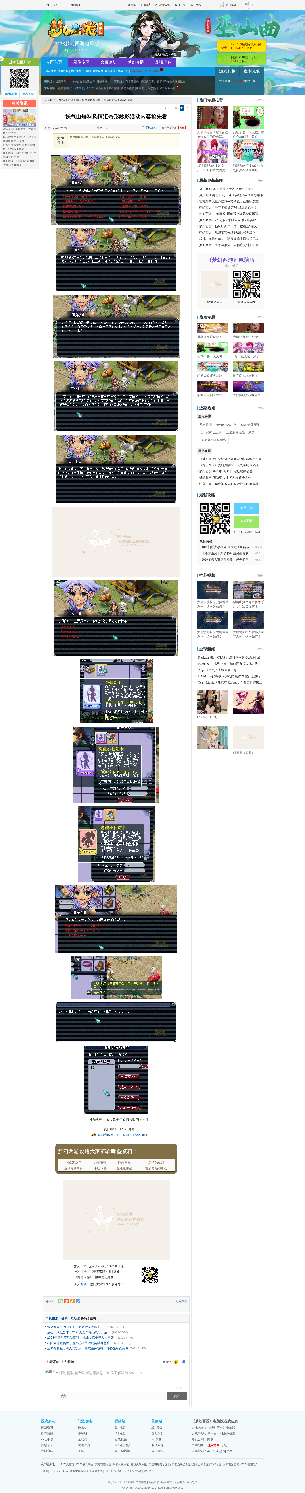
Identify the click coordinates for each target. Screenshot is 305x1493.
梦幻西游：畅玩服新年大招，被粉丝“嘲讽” (228, 226)
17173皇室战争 (249, 1464)
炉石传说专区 (121, 1464)
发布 (177, 1396)
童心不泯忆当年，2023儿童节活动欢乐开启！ (79, 1332)
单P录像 (157, 1427)
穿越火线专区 (139, 1464)
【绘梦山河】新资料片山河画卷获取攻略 (230, 553)
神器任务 (126, 88)
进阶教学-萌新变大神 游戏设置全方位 (225, 477)
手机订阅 (150, 127)
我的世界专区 (78, 1471)
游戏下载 (249, 81)
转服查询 (138, 88)
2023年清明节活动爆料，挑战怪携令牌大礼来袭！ (82, 1337)
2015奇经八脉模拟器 (173, 81)
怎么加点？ (73, 1162)
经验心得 (89, 81)
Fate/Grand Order (58, 1471)
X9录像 (156, 1439)
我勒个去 (47, 1445)
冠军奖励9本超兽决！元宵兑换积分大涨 (226, 189)
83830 (44, 1471)
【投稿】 (182, 127)
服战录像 (157, 1445)
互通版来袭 (124, 1168)
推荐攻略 (47, 1433)
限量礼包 (11, 94)
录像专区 (81, 62)
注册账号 (224, 81)
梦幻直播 (136, 62)
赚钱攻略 (102, 81)
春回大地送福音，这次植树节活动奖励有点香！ (80, 1343)
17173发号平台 (84, 1464)
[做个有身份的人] (176, 1362)
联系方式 (166, 1482)
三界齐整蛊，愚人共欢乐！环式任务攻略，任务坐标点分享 (87, 1348)
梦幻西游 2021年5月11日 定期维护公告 (226, 471)
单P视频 (120, 1427)
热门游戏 (231, 5)
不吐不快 (100, 1168)
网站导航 (76, 5)
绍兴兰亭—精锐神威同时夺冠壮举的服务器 (229, 484)
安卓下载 (246, 507)
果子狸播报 (122, 1451)
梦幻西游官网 (231, 1464)
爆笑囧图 (123, 71)
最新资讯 (47, 1427)
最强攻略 (163, 62)
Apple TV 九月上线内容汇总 (217, 670)
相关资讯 (20, 103)
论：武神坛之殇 (210, 432)
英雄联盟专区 (103, 1464)
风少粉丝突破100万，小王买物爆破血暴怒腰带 (231, 195)
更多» (260, 100)
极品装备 (110, 71)
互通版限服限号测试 (240, 432)
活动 (74, 1318)
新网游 (132, 5)
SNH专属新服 (250, 425)
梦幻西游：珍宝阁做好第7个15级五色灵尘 (228, 207)
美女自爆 (98, 71)
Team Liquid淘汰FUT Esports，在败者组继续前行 (231, 682)
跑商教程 (101, 88)
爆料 (64, 1318)
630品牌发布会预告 (213, 440)
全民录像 (157, 1451)
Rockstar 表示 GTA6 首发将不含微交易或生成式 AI (233, 657)
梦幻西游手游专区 (180, 1464)
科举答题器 (132, 81)
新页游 (145, 5)
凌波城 (82, 1433)
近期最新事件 (73, 1168)
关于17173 (114, 1482)
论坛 (224, 1445)
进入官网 (213, 1445)
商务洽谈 (153, 1482)
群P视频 (120, 1433)
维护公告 (77, 81)
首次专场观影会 (156, 1168)
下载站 (87, 71)
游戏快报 (63, 71)
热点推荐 (50, 71)
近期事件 (61, 81)
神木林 (82, 1427)
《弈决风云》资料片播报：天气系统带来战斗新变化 (235, 465)
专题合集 (47, 1451)
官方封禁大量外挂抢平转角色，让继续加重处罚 (232, 201)
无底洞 (82, 1439)
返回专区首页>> (109, 1135)
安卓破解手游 (94, 1471)
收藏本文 (181, 1301)
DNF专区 (215, 1464)
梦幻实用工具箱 (150, 81)
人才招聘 (128, 1482)
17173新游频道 (113, 1471)
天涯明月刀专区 (158, 1464)
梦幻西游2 (59, 100)
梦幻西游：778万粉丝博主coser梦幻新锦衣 (228, 220)
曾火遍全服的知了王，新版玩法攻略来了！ (77, 1327)
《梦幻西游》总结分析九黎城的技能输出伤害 (230, 459)
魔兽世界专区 (200, 1464)
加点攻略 (113, 88)
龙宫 (81, 1451)
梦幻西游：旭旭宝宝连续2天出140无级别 (227, 232)
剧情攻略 (76, 88)
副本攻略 (63, 88)
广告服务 (141, 1482)
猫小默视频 (122, 1445)
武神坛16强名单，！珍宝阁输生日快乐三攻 (229, 239)
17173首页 (51, 5)
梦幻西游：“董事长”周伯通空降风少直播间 (228, 214)
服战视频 (121, 1439)
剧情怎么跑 (156, 1162)
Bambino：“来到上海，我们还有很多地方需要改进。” (235, 664)
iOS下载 (246, 520)
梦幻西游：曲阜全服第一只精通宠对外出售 (229, 245)
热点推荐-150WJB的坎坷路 (218, 425)
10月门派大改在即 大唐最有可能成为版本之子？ (235, 547)
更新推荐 (75, 71)
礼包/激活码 (162, 5)
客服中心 (179, 1482)
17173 (47, 100)
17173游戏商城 (167, 88)
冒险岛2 (148, 1471)
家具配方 (88, 88)
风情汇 (53, 1318)
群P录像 (157, 1433)
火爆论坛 (108, 62)
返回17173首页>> (135, 1135)
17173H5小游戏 (132, 1471)
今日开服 (180, 5)
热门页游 (195, 5)
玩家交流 (151, 88)
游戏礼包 (227, 71)
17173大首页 (66, 1464)
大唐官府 (84, 1445)
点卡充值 (252, 71)
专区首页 (54, 62)
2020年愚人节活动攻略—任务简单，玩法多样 (233, 559)
